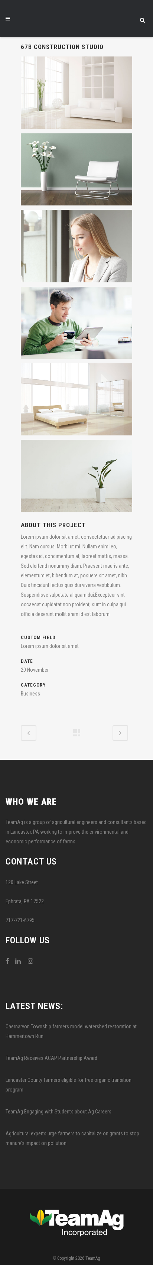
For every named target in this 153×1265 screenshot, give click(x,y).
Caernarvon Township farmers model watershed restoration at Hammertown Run (71, 1031)
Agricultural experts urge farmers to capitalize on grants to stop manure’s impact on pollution (72, 1138)
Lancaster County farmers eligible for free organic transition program (68, 1085)
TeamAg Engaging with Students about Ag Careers (58, 1112)
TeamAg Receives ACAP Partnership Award (51, 1058)
